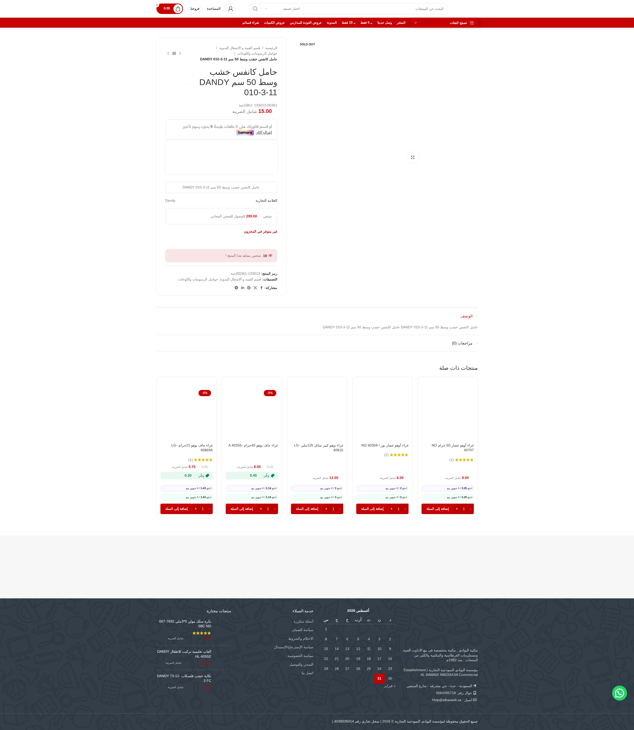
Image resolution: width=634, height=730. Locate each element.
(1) (451, 459)
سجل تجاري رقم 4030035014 (356, 721)
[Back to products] (174, 54)
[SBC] (397, 556)
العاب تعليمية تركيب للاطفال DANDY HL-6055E (184, 653)
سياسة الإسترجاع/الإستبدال (293, 647)
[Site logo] (467, 8)
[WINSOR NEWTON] (290, 556)
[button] (448, 509)
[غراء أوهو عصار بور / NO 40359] (382, 414)
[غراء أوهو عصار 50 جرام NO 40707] (448, 414)
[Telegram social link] (236, 287)
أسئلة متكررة (303, 621)
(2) (386, 454)
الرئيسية (271, 48)
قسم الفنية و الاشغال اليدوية (239, 48)
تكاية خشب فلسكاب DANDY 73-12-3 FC (184, 678)
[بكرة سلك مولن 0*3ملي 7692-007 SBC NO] (223, 630)
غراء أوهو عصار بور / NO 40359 (385, 445)
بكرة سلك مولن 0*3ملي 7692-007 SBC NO (185, 623)
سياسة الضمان (302, 630)
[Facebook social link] (262, 287)
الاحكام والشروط (300, 638)
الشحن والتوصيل (301, 664)
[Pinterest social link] (249, 287)
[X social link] (255, 287)
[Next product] (168, 54)
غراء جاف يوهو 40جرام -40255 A (253, 445)
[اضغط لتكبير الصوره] (413, 157)
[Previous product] (180, 54)
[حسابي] (230, 9)
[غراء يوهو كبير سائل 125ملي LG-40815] (317, 414)
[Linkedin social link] (243, 287)
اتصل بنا (307, 673)
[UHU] (183, 556)
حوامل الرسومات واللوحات (257, 53)
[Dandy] (451, 556)
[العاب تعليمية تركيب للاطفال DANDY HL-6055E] (223, 657)
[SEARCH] (255, 8)
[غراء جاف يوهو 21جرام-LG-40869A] (186, 414)
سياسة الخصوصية (300, 656)
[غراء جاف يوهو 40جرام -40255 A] (252, 414)
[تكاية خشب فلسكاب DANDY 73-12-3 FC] (223, 682)
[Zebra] (344, 556)
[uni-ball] (237, 556)
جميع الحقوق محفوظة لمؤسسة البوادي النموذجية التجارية (436, 721)
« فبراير (390, 686)
